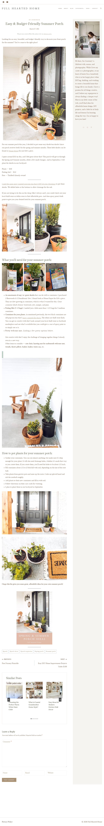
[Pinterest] (3, 2)
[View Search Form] (101, 8)
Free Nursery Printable (10, 661)
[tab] (31, 718)
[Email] (7, 2)
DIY (30, 19)
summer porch (51, 651)
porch (5, 651)
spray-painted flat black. (32, 318)
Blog (72, 8)
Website (50, 773)
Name (5, 773)
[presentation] (14, 690)
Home (60, 8)
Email (27, 773)
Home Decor (36, 19)
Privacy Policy (7, 822)
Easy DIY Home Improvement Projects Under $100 (52, 663)
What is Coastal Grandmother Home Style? (34, 704)
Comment (7, 742)
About (66, 8)
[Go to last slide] (8, 700)
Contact (95, 8)
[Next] (60, 700)
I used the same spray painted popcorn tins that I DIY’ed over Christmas (28, 184)
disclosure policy (48, 34)
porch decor (14, 651)
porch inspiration (26, 651)
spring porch (39, 651)
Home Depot (13, 151)
